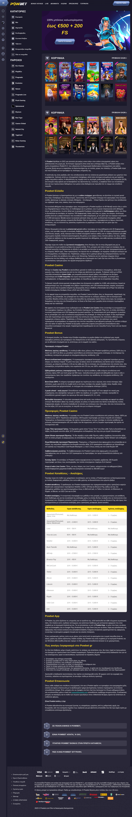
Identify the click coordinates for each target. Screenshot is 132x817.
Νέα (16, 22)
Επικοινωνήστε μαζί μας (20, 774)
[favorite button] (54, 64)
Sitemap (15, 796)
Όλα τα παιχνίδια (21, 54)
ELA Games (19, 66)
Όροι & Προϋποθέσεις (20, 778)
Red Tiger (18, 118)
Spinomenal (19, 106)
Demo (51, 74)
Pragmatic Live (20, 95)
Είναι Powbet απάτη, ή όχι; (63, 734)
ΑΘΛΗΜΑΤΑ (55, 3)
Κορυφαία (18, 17)
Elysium (18, 112)
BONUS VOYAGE (37, 3)
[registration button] (39, 772)
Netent (17, 89)
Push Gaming (20, 100)
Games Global (20, 123)
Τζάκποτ (18, 44)
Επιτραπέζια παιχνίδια (23, 49)
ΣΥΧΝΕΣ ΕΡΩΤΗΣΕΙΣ (20, 800)
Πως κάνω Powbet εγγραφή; (64, 752)
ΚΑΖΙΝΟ (64, 3)
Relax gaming (20, 141)
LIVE (46, 3)
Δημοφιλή (18, 28)
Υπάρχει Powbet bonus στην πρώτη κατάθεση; (74, 743)
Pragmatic (19, 77)
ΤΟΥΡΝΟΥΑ (84, 3)
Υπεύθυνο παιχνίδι (19, 782)
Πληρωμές (16, 793)
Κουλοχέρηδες (20, 33)
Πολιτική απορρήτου (19, 785)
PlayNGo (18, 71)
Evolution (18, 83)
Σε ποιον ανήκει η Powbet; (63, 726)
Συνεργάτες (16, 804)
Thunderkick (19, 146)
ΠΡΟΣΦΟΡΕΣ (73, 3)
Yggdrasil (18, 135)
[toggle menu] (4, 3)
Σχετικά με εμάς (18, 789)
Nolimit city (19, 129)
